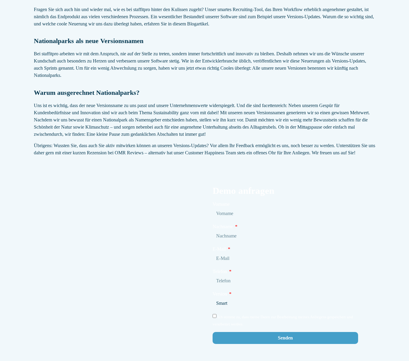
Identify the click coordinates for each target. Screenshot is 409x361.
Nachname (223, 226)
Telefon (220, 271)
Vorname (221, 204)
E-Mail (220, 249)
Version (220, 293)
